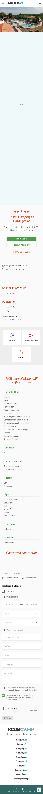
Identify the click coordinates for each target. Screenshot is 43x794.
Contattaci (16, 791)
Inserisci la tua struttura (28, 791)
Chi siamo (18, 789)
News (9, 791)
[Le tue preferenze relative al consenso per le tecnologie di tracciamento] (39, 790)
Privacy (25, 789)
